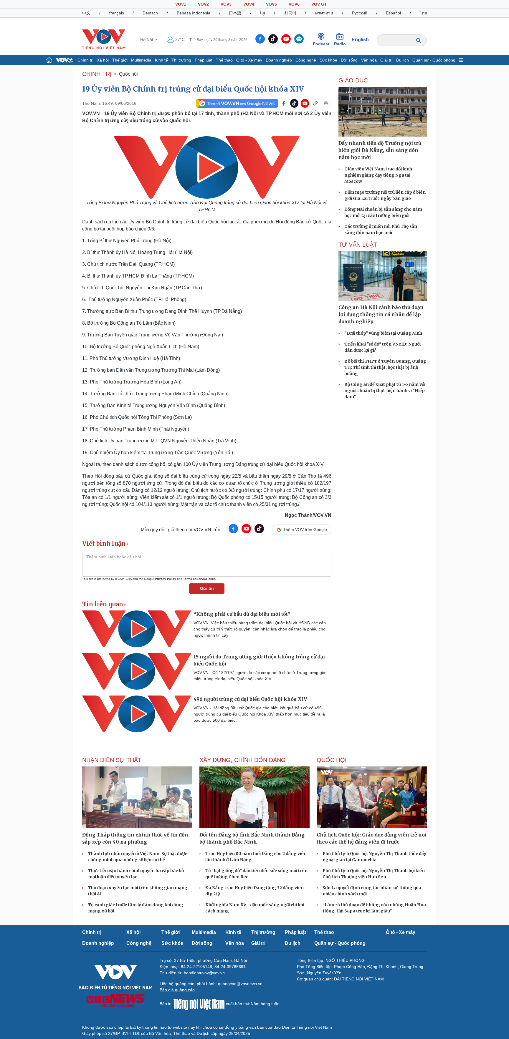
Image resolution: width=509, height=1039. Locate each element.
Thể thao (224, 60)
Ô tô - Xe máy (249, 60)
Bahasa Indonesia (193, 13)
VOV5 (271, 4)
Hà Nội (147, 39)
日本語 (235, 13)
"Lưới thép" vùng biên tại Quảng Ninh (383, 333)
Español (393, 13)
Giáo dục (353, 80)
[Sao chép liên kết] (315, 103)
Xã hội (103, 60)
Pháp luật (203, 60)
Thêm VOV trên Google (305, 529)
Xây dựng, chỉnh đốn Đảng (242, 760)
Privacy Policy (165, 578)
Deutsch (150, 13)
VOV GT (319, 4)
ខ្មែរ (262, 13)
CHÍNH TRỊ (97, 74)
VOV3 (226, 4)
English (360, 39)
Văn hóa (369, 60)
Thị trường (181, 60)
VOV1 (180, 4)
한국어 (290, 13)
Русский (359, 13)
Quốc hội (128, 74)
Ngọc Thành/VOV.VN (308, 515)
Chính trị (85, 60)
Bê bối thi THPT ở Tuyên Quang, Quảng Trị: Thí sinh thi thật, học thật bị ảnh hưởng (385, 367)
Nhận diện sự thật (111, 760)
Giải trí (386, 60)
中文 (86, 13)
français (116, 13)
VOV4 (248, 4)
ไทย (423, 13)
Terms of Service (195, 578)
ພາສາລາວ (324, 13)
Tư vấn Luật (357, 244)
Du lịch (402, 60)
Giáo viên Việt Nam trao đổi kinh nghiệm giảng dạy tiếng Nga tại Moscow (378, 175)
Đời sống (349, 60)
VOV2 (203, 4)
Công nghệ (305, 60)
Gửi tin (207, 588)
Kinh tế (161, 60)
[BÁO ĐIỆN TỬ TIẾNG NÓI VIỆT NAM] (103, 39)
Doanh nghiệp (279, 60)
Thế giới (120, 60)
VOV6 (294, 4)
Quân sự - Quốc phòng (433, 60)
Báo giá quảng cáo (177, 989)
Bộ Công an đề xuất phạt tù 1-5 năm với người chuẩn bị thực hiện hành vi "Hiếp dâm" (384, 390)
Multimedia (141, 60)
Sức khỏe (328, 60)
